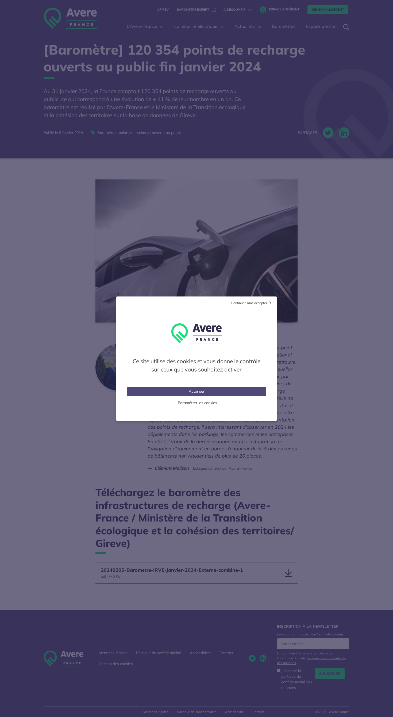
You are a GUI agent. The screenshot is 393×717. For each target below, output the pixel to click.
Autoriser (197, 391)
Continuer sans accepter (249, 303)
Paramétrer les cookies (197, 402)
